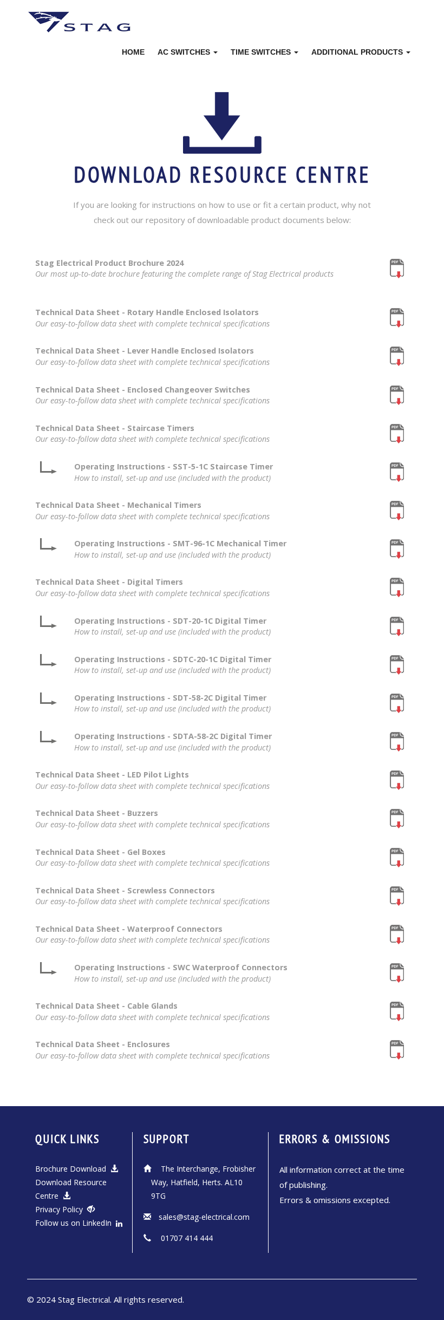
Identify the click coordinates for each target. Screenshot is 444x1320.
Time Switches (262, 52)
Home (133, 52)
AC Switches (185, 52)
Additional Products (358, 52)
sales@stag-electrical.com (204, 1217)
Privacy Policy (61, 1209)
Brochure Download (72, 1169)
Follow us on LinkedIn (75, 1223)
